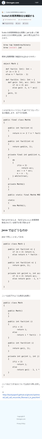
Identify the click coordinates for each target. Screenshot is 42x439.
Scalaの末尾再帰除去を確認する (16, 12)
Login (36, 2)
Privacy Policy (21, 424)
